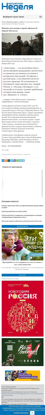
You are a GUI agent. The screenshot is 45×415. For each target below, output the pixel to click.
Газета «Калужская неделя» (10, 22)
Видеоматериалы (22, 226)
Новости (21, 22)
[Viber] (14, 160)
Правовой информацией (21, 413)
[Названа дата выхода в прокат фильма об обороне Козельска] (22, 55)
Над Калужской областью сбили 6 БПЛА (14, 211)
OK (32, 413)
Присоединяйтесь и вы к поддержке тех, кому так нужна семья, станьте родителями (22, 263)
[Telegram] (23, 160)
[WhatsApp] (17, 160)
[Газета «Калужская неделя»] (17, 11)
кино (7, 150)
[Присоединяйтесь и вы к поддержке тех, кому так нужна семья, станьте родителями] (22, 245)
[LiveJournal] (9, 160)
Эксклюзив (27, 154)
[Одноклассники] (6, 160)
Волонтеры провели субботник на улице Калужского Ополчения (22, 221)
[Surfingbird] (11, 160)
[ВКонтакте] (3, 160)
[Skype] (20, 160)
